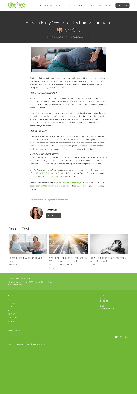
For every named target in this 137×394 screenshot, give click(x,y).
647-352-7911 (104, 301)
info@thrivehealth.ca (107, 308)
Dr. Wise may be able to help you (69, 182)
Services (59, 5)
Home (39, 5)
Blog (80, 5)
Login (45, 344)
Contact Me (53, 215)
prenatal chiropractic (56, 176)
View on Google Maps (14, 284)
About (48, 5)
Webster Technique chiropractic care (49, 173)
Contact (91, 5)
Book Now (122, 5)
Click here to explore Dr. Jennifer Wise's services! (49, 199)
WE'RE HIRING (105, 5)
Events (71, 5)
